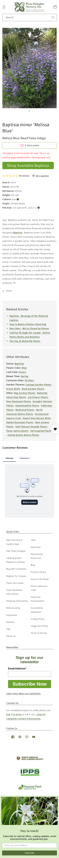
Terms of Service (39, 632)
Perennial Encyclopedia (37, 599)
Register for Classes (16, 576)
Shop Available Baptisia (28, 165)
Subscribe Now (30, 684)
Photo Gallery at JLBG (39, 588)
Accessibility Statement (37, 609)
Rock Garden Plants (33, 388)
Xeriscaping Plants (41, 430)
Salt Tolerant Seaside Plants (31, 426)
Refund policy (13, 607)
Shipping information (17, 600)
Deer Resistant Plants (18, 401)
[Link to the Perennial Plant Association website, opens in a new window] (29, 788)
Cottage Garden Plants (38, 384)
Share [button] (9, 290)
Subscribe (29, 853)
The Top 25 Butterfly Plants (24, 341)
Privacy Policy (37, 618)
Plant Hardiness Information (14, 592)
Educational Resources (37, 556)
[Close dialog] (56, 798)
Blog (33, 565)
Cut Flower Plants (38, 397)
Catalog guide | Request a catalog (15, 560)
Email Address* (17, 668)
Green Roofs (13, 388)
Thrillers (29, 380)
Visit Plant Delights (16, 551)
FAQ (8, 629)
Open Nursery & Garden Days (14, 542)
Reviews (10, 622)
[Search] (53, 17)
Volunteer (36, 547)
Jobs (33, 540)
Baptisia (18, 232)
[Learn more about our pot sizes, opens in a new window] (38, 208)
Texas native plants (17, 430)
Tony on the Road (40, 579)
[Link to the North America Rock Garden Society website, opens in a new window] (29, 759)
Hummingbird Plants (27, 405)
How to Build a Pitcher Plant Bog (27, 324)
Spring (24, 376)
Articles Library (38, 572)
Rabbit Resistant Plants (19, 422)
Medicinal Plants (24, 409)
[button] (3, 7)
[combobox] (29, 17)
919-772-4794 (13, 714)
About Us (11, 636)
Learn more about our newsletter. (23, 693)
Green (22, 371)
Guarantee (11, 615)
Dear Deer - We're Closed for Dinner (29, 328)
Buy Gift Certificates (16, 568)
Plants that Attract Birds (37, 418)
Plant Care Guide (15, 583)
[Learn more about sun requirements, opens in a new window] (18, 199)
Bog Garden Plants (24, 392)
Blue (24, 367)
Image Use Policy (39, 625)
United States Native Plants (23, 434)
